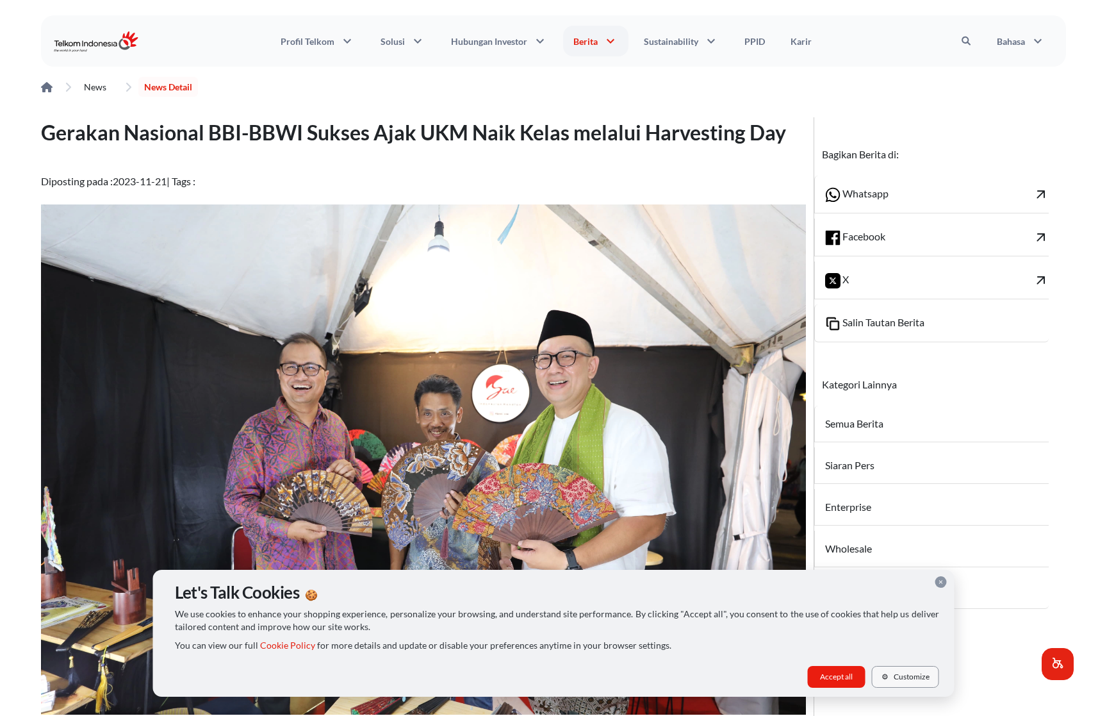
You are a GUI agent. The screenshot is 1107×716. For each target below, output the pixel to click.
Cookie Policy (287, 645)
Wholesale (848, 548)
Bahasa (1021, 41)
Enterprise (848, 507)
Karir (801, 41)
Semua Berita (854, 423)
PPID (754, 41)
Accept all (836, 676)
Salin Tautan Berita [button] (882, 322)
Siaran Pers (849, 465)
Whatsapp (944, 194)
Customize (906, 676)
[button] (1058, 664)
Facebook (944, 237)
